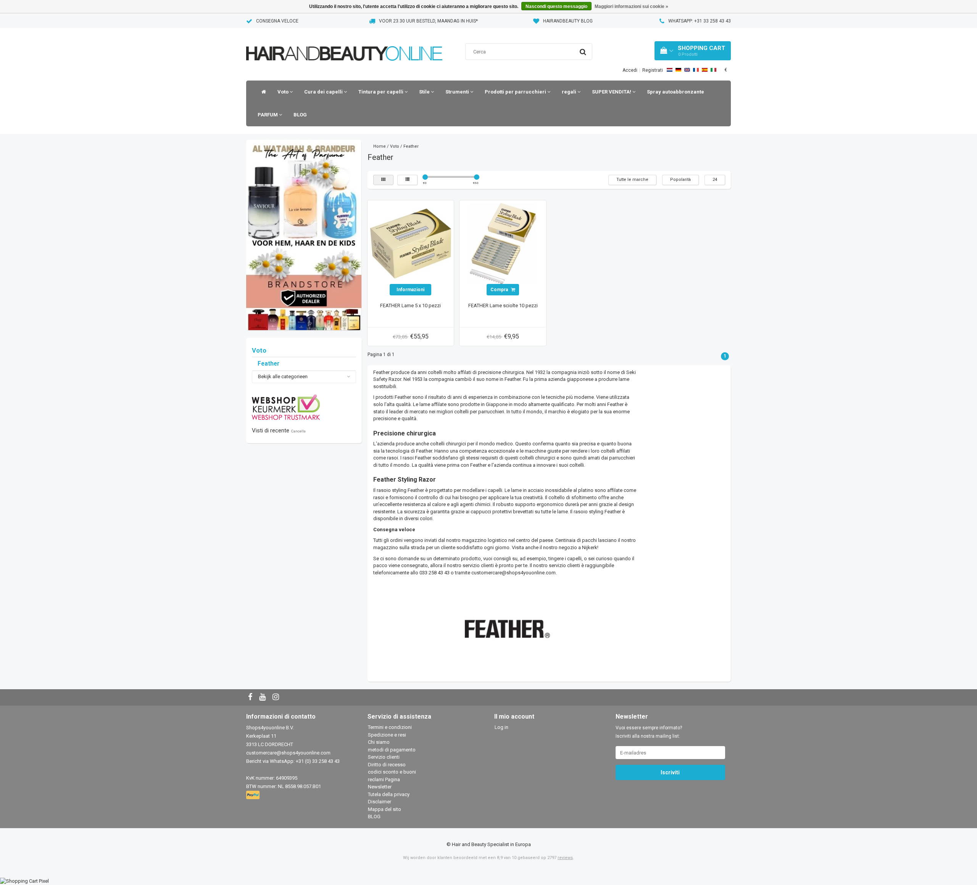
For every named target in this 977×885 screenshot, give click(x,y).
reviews (565, 857)
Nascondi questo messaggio (556, 6)
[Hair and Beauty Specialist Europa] (344, 44)
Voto (283, 92)
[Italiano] (713, 70)
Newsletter (380, 787)
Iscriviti (670, 772)
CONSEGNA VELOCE (277, 21)
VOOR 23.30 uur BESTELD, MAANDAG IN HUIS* (428, 21)
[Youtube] (263, 697)
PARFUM (268, 115)
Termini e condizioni (390, 727)
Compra (499, 289)
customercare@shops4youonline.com (288, 753)
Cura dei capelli (324, 92)
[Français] (696, 70)
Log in (501, 727)
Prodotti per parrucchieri (516, 92)
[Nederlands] (669, 70)
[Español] (705, 70)
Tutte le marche (632, 179)
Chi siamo (379, 742)
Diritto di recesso (387, 764)
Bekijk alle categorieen (283, 376)
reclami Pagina (384, 779)
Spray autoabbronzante (675, 92)
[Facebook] (251, 697)
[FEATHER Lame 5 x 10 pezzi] (410, 243)
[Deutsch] (678, 70)
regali (569, 92)
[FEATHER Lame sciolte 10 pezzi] (503, 243)
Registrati (652, 70)
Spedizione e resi (387, 735)
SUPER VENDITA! (612, 92)
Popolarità (680, 179)
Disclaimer (379, 801)
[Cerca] (583, 52)
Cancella (298, 431)
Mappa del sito (384, 809)
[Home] (262, 92)
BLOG (300, 115)
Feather (268, 363)
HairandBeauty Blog (568, 21)
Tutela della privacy (389, 794)
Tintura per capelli (381, 92)
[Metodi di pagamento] (253, 795)
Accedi (629, 70)
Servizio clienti (384, 757)
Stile (425, 92)
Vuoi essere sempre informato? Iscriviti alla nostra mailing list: (649, 732)
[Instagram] (276, 697)
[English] (687, 70)
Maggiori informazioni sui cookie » (631, 6)
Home (379, 146)
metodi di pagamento (392, 750)
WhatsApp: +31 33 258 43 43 (699, 21)
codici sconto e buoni (392, 772)
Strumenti (457, 92)
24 (715, 179)
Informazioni (410, 289)
